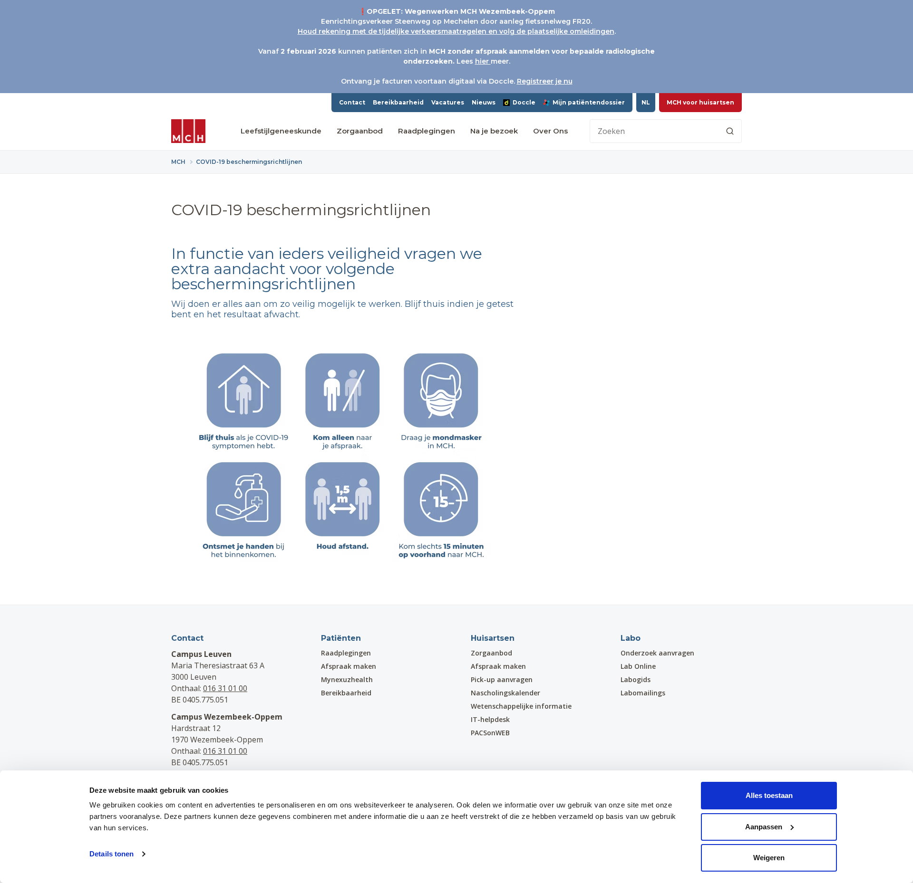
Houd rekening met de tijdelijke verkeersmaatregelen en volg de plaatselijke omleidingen (456, 31)
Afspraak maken (348, 666)
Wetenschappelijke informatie (521, 706)
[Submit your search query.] (730, 131)
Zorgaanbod (360, 130)
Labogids (636, 679)
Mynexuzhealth (347, 679)
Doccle (524, 102)
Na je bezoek (494, 130)
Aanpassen (763, 827)
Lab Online (638, 666)
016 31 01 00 (225, 688)
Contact (352, 102)
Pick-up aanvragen (502, 679)
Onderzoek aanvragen (657, 652)
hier (483, 61)
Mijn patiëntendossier (589, 102)
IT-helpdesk (490, 719)
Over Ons (550, 130)
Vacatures (447, 102)
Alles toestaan (769, 795)
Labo (631, 638)
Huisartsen (493, 638)
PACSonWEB (490, 732)
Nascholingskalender (505, 692)
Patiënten (341, 638)
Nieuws (483, 102)
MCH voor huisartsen (700, 102)
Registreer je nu (545, 81)
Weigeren (769, 858)
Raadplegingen (426, 130)
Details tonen (111, 854)
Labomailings (643, 692)
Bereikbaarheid (398, 102)
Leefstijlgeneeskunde (281, 130)
